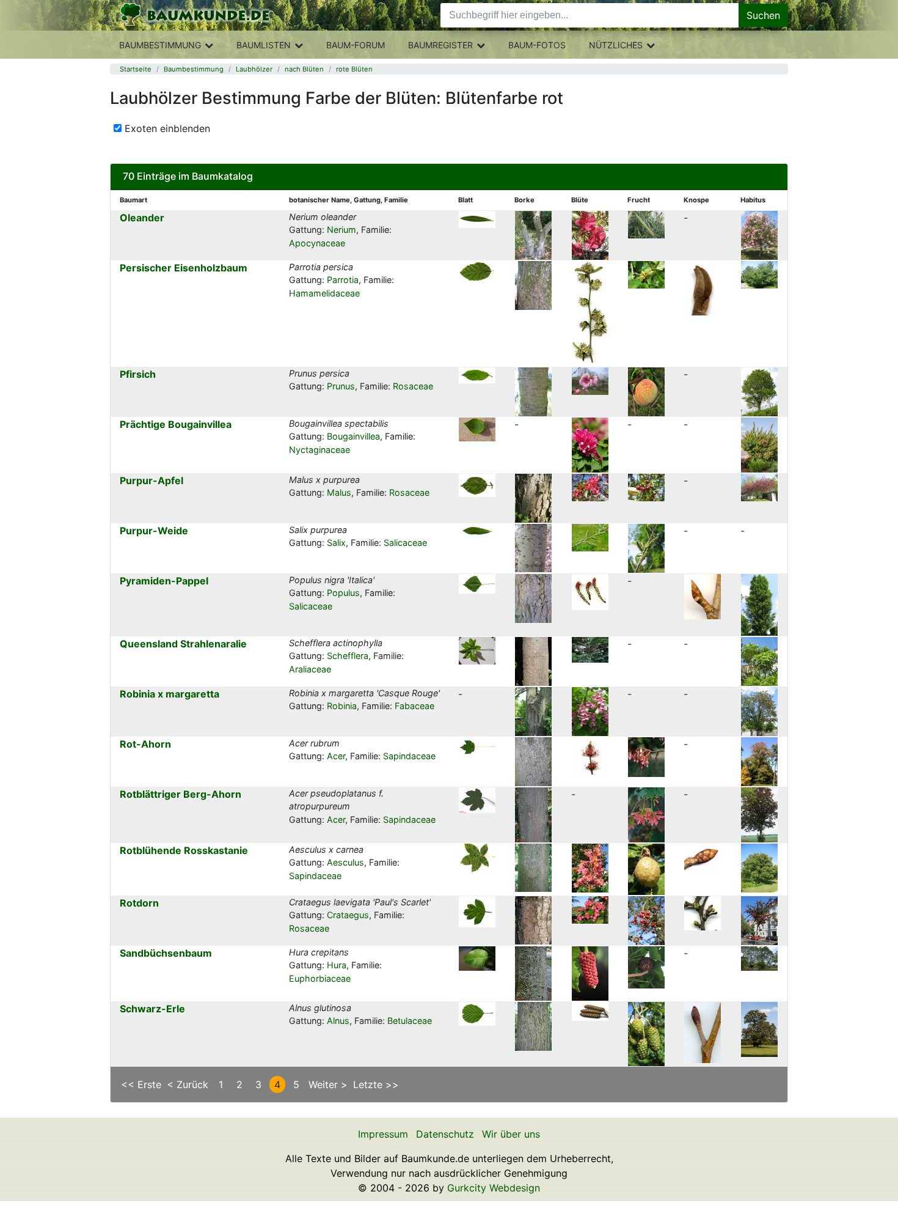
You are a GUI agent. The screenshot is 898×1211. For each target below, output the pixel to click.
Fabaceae (414, 706)
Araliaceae (310, 669)
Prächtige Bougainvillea (176, 424)
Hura (336, 965)
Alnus (338, 1020)
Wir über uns (511, 1134)
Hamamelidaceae (324, 293)
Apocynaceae (317, 243)
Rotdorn (139, 903)
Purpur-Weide (154, 531)
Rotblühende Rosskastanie (184, 850)
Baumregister (440, 45)
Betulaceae (409, 1020)
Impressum (383, 1134)
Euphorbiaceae (320, 978)
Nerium (341, 229)
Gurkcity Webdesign (493, 1188)
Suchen (763, 15)
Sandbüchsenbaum (166, 953)
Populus (343, 592)
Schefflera (347, 655)
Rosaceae (413, 386)
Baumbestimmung (160, 45)
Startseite (135, 69)
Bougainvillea (353, 436)
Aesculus (345, 862)
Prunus (341, 386)
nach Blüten (304, 69)
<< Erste (141, 1084)
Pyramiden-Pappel (164, 581)
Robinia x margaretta (169, 694)
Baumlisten (263, 45)
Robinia (342, 706)
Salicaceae (405, 542)
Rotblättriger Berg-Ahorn (180, 794)
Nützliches (616, 45)
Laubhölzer (254, 69)
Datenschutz (445, 1134)
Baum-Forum (355, 45)
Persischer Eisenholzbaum (183, 268)
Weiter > (328, 1084)
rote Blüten (354, 69)
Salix (336, 542)
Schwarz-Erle (152, 1009)
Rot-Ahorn (145, 744)
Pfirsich (138, 374)
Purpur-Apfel (151, 480)
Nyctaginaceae (319, 449)
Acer (336, 756)
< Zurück (187, 1084)
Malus (339, 492)
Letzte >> (376, 1084)
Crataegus (348, 915)
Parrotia (343, 279)
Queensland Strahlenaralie (183, 644)
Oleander (142, 218)
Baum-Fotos (537, 45)
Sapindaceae (409, 756)
